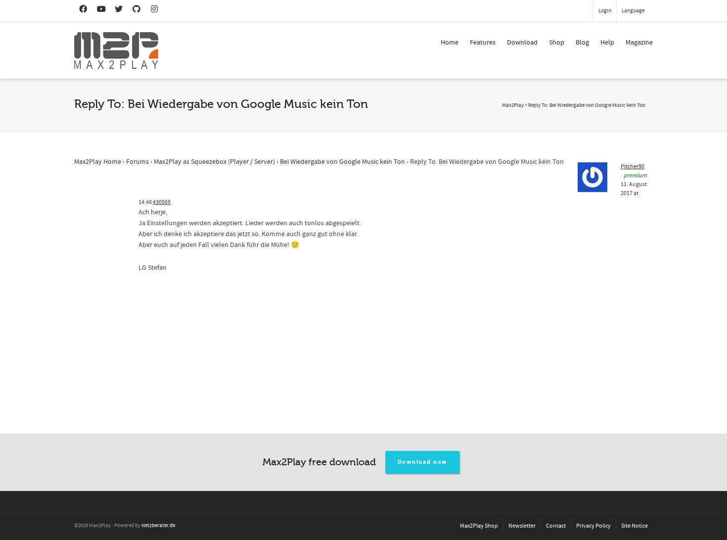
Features (483, 42)
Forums (137, 161)
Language (633, 10)
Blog (582, 42)
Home (449, 42)
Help (607, 42)
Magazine (639, 42)
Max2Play (513, 105)
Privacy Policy (593, 526)
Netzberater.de (158, 525)
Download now (423, 462)
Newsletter (522, 526)
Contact (556, 526)
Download (522, 42)
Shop (556, 42)
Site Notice (634, 526)
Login (604, 10)
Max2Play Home (97, 161)
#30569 (162, 202)
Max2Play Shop (479, 526)
